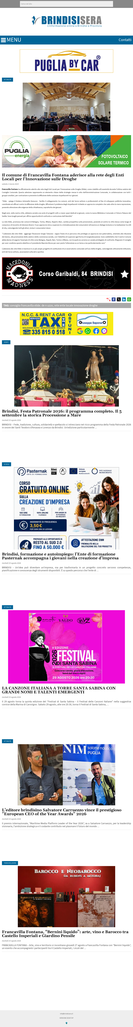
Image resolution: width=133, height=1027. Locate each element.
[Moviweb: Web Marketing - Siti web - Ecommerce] (66, 1026)
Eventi (6, 342)
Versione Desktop (66, 1018)
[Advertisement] (66, 446)
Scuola (6, 464)
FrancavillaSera (10, 863)
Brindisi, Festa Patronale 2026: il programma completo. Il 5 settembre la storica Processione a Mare (62, 413)
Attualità (7, 80)
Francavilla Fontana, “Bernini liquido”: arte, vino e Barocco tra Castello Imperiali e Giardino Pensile (65, 934)
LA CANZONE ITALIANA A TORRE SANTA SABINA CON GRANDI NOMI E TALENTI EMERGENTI (59, 690)
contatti (125, 40)
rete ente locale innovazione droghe (76, 305)
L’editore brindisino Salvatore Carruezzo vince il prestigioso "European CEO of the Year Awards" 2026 (61, 812)
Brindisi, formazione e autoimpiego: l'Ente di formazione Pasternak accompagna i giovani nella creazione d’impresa (60, 556)
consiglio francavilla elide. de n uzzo (31, 305)
